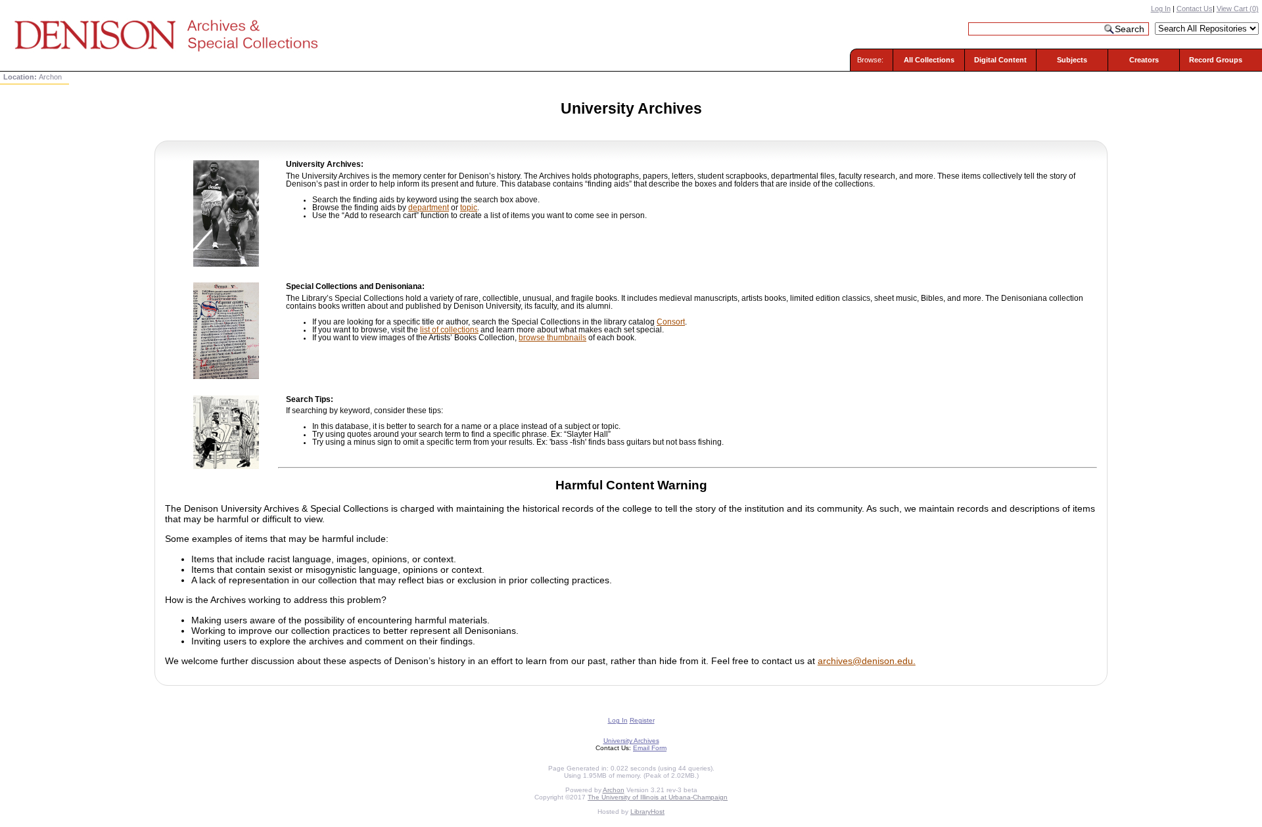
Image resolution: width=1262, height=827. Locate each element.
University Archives (631, 740)
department (428, 208)
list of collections (449, 330)
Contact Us (1195, 8)
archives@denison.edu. (867, 661)
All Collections (929, 60)
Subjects (1072, 60)
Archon (613, 789)
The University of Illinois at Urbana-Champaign (658, 797)
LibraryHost (647, 811)
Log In (1161, 8)
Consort (671, 322)
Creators (1144, 60)
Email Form (649, 747)
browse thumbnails (552, 338)
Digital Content (1000, 60)
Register (642, 720)
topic (468, 208)
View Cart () (1238, 8)
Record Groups (1215, 60)
